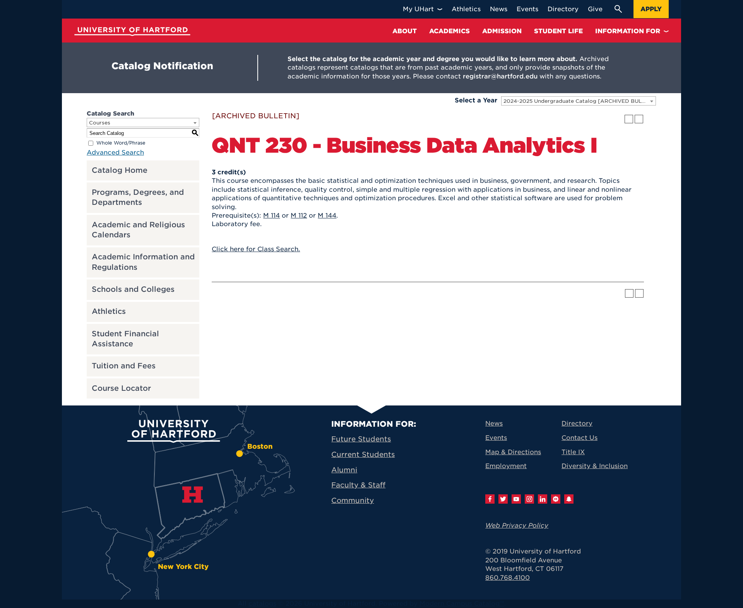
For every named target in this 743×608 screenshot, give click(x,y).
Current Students (363, 454)
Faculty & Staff (358, 485)
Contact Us (579, 437)
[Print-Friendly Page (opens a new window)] (629, 119)
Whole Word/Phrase (121, 143)
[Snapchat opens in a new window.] (569, 499)
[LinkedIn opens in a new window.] (542, 499)
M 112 (299, 215)
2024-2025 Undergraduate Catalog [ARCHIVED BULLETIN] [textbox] (579, 101)
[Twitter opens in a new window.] (503, 499)
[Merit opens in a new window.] (555, 499)
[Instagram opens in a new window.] (529, 499)
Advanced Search (115, 152)
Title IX (573, 452)
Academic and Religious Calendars (138, 230)
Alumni (344, 470)
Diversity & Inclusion (595, 466)
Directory (577, 423)
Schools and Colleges (133, 289)
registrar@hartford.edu (500, 76)
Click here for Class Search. (256, 249)
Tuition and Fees (124, 365)
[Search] (618, 9)
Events (496, 437)
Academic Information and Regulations (143, 262)
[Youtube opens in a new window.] (516, 499)
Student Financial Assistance (125, 339)
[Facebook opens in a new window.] (490, 499)
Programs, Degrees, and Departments (138, 197)
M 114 (271, 215)
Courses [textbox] (99, 123)
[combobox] (578, 101)
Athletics (109, 311)
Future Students (361, 439)
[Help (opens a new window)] (639, 119)
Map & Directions (513, 452)
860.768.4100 (507, 577)
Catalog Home (119, 170)
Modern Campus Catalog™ (461, 603)
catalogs (262, 603)
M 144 (327, 215)
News (494, 423)
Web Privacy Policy (516, 525)
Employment (506, 466)
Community (352, 500)
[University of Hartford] (132, 31)
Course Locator (121, 388)
